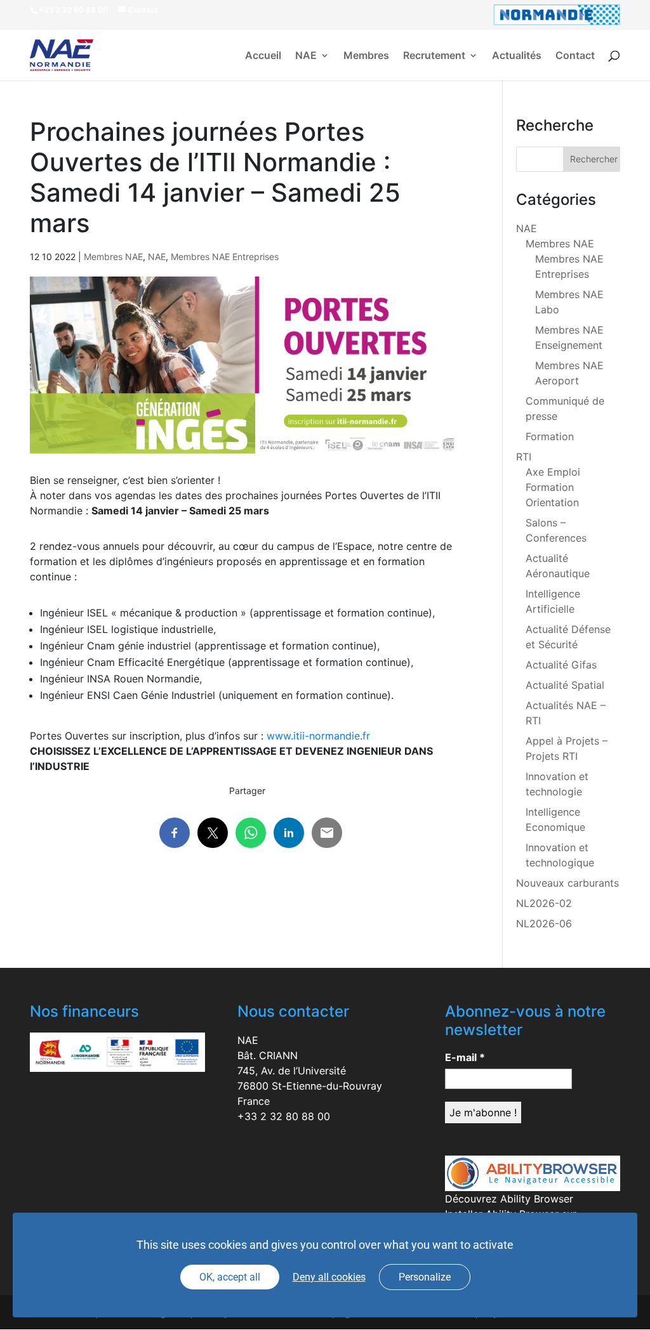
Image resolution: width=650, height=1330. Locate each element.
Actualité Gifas (561, 664)
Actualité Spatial (565, 685)
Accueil (263, 56)
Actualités (516, 56)
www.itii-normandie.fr (318, 735)
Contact (575, 56)
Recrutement (434, 56)
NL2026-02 (544, 903)
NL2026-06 (544, 923)
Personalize (425, 1277)
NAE (306, 56)
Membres (366, 56)
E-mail (465, 1057)
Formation (550, 436)
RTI (523, 456)
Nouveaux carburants (567, 883)
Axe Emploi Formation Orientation (553, 487)
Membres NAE (113, 256)
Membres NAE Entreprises (225, 256)
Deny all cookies (329, 1277)
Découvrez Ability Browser (509, 1198)
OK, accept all (229, 1277)
